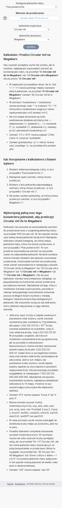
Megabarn (14, 202)
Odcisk (10, 484)
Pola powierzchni (31, 173)
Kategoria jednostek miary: (30, 3)
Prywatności (20, 484)
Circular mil (28, 191)
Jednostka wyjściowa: (30, 25)
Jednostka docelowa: (30, 35)
